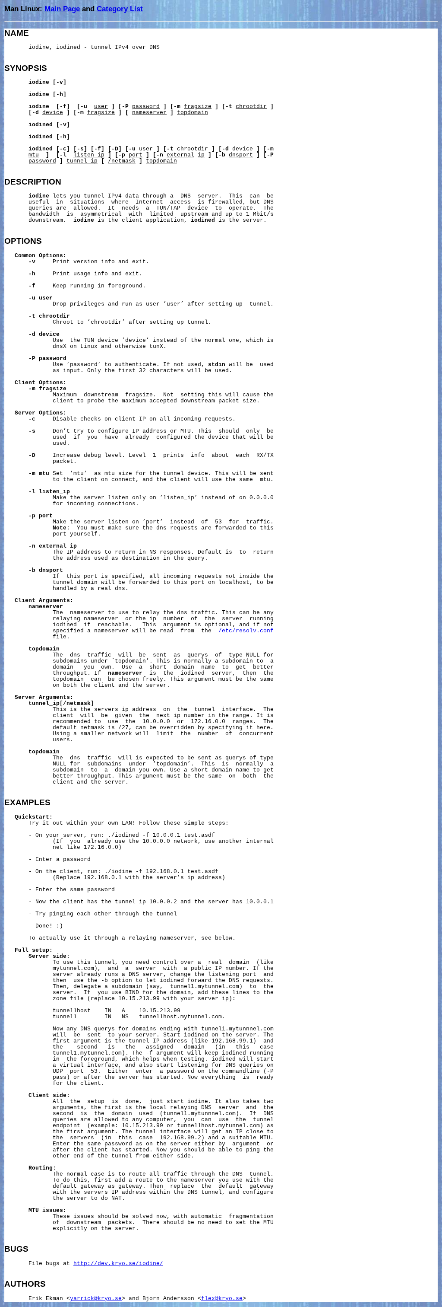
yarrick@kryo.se (96, 1299)
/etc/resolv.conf (246, 631)
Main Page (62, 9)
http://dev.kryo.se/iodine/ (118, 1264)
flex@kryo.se (222, 1299)
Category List (120, 9)
